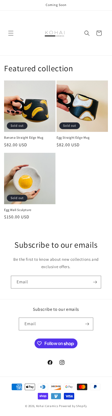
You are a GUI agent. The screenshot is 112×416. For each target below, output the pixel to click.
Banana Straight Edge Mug (23, 137)
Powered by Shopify (73, 406)
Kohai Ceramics (47, 406)
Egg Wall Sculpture (18, 210)
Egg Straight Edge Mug (73, 137)
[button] (11, 33)
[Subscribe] (95, 282)
